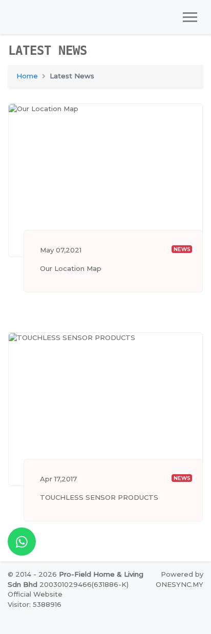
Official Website (35, 594)
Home (27, 76)
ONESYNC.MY (179, 584)
